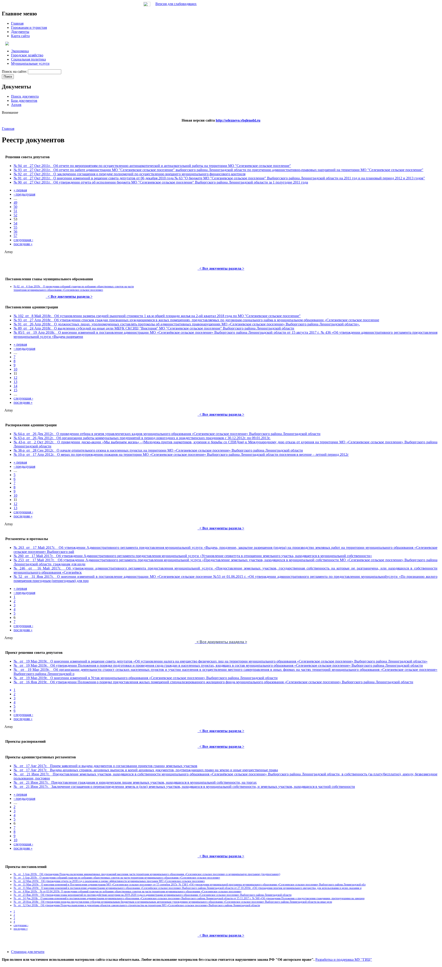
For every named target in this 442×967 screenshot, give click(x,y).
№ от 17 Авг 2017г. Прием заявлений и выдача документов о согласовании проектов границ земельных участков (105, 766)
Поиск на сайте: (15, 71)
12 (15, 378)
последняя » (23, 244)
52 (15, 215)
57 (15, 236)
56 (15, 232)
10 (15, 369)
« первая (20, 190)
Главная (8, 129)
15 (15, 390)
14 (15, 386)
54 (15, 223)
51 (15, 211)
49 (15, 203)
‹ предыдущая (24, 194)
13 (15, 382)
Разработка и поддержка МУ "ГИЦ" (343, 959)
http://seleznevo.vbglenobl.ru (238, 120)
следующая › (23, 240)
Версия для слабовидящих (176, 4)
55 (15, 227)
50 (15, 207)
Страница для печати (27, 952)
